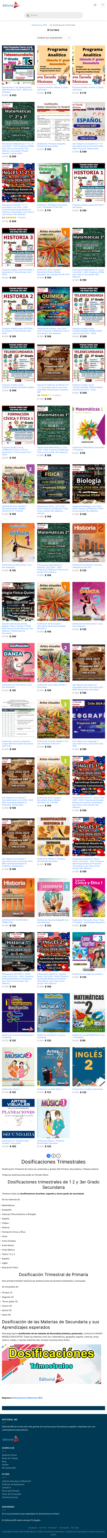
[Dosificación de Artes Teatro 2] (53, 1066)
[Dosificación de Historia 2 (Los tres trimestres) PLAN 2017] (88, 542)
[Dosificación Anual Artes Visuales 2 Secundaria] (53, 662)
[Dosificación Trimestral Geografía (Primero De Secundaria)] (53, 121)
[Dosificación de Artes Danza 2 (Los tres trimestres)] (18, 662)
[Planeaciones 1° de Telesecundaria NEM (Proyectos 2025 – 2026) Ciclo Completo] (18, 65)
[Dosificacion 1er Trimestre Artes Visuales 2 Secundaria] (18, 1118)
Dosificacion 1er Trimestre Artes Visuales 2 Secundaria (15, 1142)
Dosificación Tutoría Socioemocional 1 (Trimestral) (18, 1036)
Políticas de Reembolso (13, 1484)
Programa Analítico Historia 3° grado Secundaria (87, 88)
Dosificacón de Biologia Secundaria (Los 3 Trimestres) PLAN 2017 (52, 206)
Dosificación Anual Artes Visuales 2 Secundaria (52, 686)
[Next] (58, 1156)
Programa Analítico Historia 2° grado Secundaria (52, 88)
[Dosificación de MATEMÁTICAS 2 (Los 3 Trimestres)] (88, 1012)
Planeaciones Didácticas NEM (27, 1398)
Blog (4, 1461)
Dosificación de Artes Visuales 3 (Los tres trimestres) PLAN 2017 (53, 742)
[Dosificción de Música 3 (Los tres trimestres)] (53, 1012)
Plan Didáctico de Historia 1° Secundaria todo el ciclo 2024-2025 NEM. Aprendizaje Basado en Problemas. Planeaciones (17, 862)
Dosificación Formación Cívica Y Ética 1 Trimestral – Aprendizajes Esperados (88, 921)
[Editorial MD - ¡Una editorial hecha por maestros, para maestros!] (11, 5)
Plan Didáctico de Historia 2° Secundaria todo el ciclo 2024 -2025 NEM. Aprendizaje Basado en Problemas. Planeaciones (17, 801)
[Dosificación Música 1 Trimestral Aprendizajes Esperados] (53, 1118)
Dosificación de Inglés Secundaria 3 (87, 974)
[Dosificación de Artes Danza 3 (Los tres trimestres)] (88, 601)
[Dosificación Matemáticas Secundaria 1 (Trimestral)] (88, 425)
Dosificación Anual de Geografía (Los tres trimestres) (53, 921)
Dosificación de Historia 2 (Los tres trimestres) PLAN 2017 (87, 566)
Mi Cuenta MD (9, 1468)
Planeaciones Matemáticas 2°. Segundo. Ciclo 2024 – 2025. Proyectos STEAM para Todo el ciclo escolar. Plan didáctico (52, 568)
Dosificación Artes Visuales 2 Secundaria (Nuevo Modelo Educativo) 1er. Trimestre (14, 508)
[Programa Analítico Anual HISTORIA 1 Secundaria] (88, 182)
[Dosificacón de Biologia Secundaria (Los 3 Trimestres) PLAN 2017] (53, 182)
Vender (5, 1464)
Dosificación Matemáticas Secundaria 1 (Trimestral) (88, 448)
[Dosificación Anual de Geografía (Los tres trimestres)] (53, 897)
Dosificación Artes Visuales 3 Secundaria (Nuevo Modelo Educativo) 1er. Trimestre (49, 800)
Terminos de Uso (10, 1497)
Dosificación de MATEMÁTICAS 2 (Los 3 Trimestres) (88, 1036)
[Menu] (95, 5)
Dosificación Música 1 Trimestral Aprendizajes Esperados (50, 1142)
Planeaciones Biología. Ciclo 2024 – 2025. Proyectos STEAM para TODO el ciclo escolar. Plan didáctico (87, 508)
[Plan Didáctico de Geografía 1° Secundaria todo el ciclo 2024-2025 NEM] (88, 718)
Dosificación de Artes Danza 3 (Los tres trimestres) (87, 625)
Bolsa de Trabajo (10, 1458)
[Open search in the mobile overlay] (53, 15)
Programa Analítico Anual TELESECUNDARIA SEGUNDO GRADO (18, 386)
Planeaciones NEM (39, 25)
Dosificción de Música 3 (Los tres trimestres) (51, 1036)
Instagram (64, 1528)
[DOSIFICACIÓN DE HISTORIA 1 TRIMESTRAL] (18, 897)
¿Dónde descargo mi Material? (16, 1481)
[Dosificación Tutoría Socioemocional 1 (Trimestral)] (18, 1012)
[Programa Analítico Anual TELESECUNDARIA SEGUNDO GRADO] (18, 362)
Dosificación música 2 (11, 1089)
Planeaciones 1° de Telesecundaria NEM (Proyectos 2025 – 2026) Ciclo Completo (17, 89)
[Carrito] (103, 5)
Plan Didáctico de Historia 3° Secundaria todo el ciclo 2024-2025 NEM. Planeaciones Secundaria (87, 687)
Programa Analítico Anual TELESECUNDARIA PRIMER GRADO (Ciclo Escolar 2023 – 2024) (87, 330)
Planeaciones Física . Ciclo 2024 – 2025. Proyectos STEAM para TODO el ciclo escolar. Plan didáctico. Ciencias (52, 509)
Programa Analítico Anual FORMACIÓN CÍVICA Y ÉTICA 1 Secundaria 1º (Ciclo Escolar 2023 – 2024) (17, 451)
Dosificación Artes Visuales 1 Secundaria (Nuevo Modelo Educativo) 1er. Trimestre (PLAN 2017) (53, 272)
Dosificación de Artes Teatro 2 (50, 1089)
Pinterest (52, 1528)
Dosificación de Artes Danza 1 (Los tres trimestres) (16, 566)
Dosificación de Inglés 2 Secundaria (87, 1089)
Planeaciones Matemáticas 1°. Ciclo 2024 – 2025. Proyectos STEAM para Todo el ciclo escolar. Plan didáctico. (53, 449)
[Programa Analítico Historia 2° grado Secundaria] (53, 65)
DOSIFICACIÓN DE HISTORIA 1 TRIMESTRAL (15, 921)
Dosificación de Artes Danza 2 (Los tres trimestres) (17, 686)
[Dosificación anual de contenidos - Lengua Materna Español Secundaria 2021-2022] (18, 718)
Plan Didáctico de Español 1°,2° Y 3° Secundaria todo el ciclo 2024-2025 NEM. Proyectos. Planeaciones (87, 146)
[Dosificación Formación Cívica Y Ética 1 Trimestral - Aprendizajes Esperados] (88, 897)
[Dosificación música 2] (18, 1066)
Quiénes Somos (9, 1455)
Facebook (32, 1528)
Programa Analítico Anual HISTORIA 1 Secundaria (88, 206)
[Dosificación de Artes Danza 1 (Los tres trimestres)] (18, 542)
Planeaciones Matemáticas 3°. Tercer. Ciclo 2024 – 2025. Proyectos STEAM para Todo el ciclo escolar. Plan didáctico (88, 273)
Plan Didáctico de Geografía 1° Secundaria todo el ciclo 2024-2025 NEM (87, 743)
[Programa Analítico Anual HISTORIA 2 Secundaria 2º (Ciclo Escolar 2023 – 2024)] (18, 306)
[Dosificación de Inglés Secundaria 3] (88, 951)
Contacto (6, 1487)
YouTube (75, 1528)
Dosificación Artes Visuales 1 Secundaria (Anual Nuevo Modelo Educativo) (51, 626)
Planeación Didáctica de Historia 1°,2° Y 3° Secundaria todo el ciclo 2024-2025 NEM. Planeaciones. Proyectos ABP (53, 388)
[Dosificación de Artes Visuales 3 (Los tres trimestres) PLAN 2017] (53, 718)
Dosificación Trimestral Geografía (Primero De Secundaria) (51, 145)
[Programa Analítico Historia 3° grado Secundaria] (88, 65)
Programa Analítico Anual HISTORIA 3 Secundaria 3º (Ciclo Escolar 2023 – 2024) (18, 272)
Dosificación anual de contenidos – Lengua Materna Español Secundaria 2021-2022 (17, 743)
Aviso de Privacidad (11, 1494)
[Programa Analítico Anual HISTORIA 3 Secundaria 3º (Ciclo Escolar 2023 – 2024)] (18, 247)
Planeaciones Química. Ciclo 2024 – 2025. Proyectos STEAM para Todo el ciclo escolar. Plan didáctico (53, 330)
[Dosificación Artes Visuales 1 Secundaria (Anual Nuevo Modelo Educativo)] (53, 601)
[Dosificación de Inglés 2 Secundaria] (88, 1066)
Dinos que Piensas (10, 1491)
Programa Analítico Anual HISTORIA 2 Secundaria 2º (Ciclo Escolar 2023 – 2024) (18, 330)
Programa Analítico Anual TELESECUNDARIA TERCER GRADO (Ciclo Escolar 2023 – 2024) (87, 387)
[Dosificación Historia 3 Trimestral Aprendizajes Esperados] (53, 836)
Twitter (42, 1528)
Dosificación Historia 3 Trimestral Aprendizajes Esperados (51, 860)
